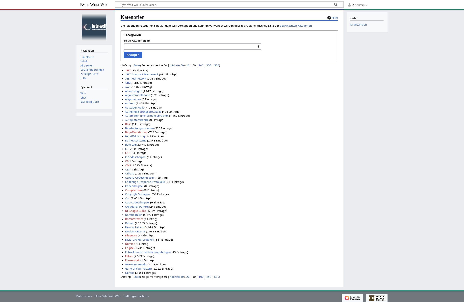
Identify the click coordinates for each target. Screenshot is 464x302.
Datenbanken (133, 214)
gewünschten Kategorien (296, 25)
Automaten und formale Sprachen (147, 115)
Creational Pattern (137, 206)
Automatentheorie (137, 120)
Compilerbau (133, 190)
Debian (129, 223)
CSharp (129, 173)
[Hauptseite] (94, 27)
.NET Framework (135, 78)
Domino (130, 243)
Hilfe (335, 17)
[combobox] (192, 46)
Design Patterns (135, 231)
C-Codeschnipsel (135, 157)
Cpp (127, 198)
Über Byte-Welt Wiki (108, 296)
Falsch (129, 256)
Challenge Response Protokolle (145, 182)
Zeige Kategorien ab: (137, 40)
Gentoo (129, 272)
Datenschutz (84, 296)
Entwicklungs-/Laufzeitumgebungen (148, 252)
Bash (128, 124)
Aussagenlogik (134, 107)
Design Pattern (134, 227)
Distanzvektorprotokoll (139, 239)
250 (208, 65)
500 (216, 65)
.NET (128, 70)
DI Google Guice (135, 211)
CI (126, 161)
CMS (128, 165)
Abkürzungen (133, 91)
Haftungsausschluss (136, 296)
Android (130, 103)
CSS (127, 169)
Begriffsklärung (135, 136)
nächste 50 (177, 65)
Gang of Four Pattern (138, 268)
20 (188, 65)
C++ (127, 153)
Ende (137, 65)
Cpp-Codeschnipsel (137, 202)
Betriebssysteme (135, 140)
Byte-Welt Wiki (94, 4)
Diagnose (131, 235)
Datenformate (134, 219)
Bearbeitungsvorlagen (139, 128)
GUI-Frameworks (136, 264)
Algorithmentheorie (137, 95)
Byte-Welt (131, 144)
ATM (128, 82)
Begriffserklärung (136, 132)
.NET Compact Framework (141, 74)
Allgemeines (133, 99)
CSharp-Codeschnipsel (139, 177)
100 (201, 65)
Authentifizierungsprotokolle (143, 111)
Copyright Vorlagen (137, 194)
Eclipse (129, 248)
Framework (132, 260)
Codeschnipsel (134, 186)
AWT (128, 87)
